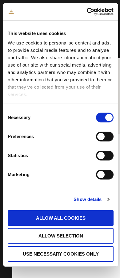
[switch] (105, 136)
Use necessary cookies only (61, 254)
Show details (88, 199)
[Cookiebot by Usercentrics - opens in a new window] (87, 12)
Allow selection (60, 235)
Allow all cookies (61, 218)
